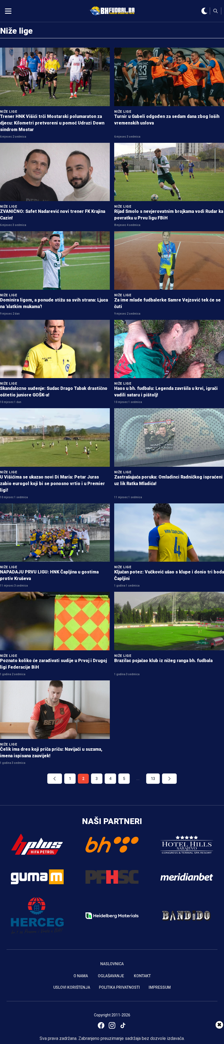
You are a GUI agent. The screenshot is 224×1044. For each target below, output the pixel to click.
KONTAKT (142, 976)
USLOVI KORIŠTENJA (71, 987)
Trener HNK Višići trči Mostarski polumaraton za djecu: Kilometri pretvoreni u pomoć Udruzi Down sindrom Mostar (52, 123)
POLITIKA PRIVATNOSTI (119, 987)
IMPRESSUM (160, 987)
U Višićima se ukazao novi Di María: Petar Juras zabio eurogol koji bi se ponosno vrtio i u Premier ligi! (52, 483)
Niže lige (16, 31)
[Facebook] (101, 1025)
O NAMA (80, 976)
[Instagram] (112, 1025)
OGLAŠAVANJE (111, 976)
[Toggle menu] (8, 10)
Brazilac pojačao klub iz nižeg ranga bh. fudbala (163, 660)
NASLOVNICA (112, 964)
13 (153, 778)
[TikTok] (123, 1025)
